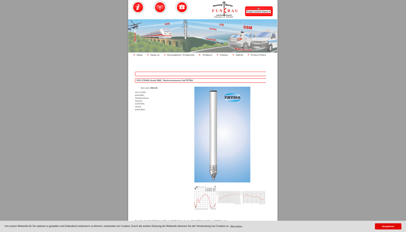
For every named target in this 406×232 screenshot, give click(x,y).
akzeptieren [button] (388, 226)
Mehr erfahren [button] (236, 226)
